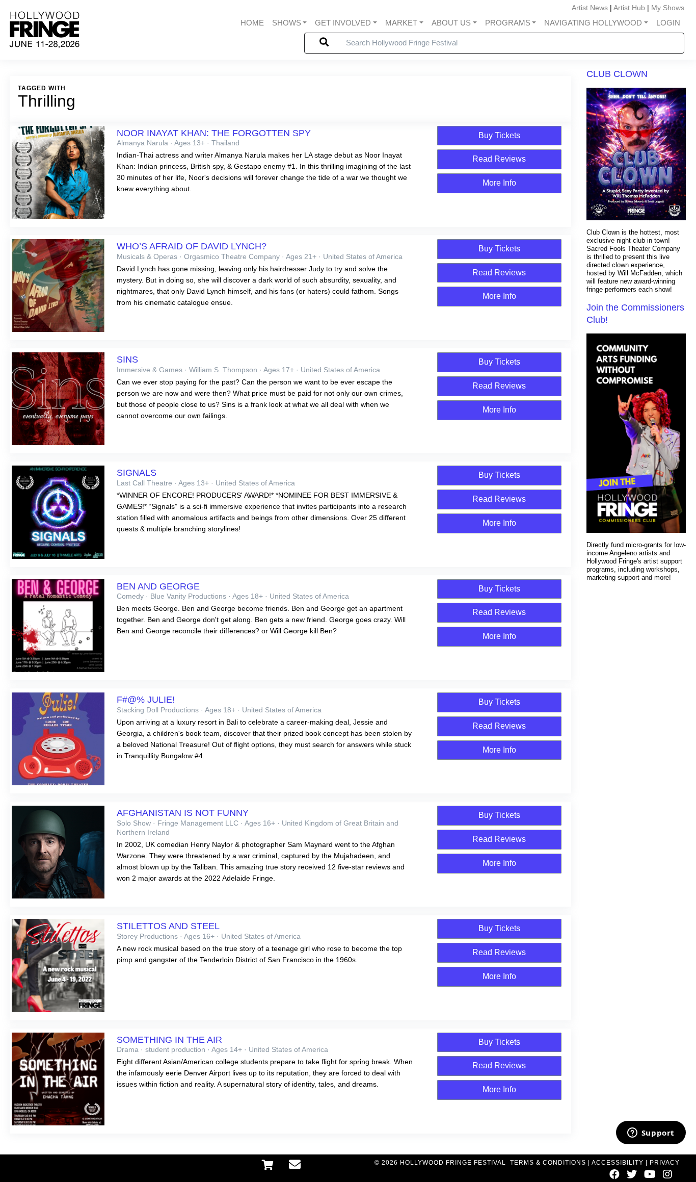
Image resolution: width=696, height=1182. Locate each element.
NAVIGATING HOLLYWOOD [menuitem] (593, 23)
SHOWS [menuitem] (286, 23)
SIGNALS (136, 473)
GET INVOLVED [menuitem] (343, 23)
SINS (127, 359)
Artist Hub (629, 8)
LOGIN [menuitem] (668, 23)
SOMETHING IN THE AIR (169, 1040)
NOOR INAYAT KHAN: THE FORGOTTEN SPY (214, 133)
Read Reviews (499, 159)
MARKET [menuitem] (401, 23)
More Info (499, 182)
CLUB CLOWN (617, 74)
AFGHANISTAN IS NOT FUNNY (183, 813)
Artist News (590, 8)
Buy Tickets (499, 135)
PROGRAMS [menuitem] (507, 23)
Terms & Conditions (548, 1162)
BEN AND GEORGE (158, 586)
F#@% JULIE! (146, 700)
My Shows (667, 8)
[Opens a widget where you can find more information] (650, 1133)
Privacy (665, 1162)
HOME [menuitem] (252, 23)
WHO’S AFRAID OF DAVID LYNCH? (191, 246)
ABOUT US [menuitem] (451, 23)
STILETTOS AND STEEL (168, 926)
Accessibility (618, 1162)
